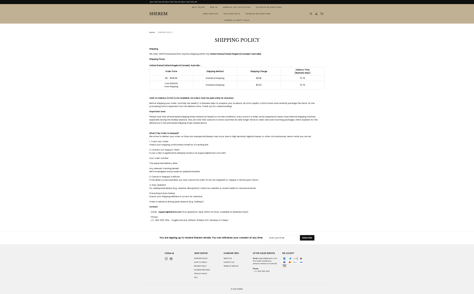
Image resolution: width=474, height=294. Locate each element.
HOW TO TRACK (200, 262)
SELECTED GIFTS (232, 14)
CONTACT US (229, 262)
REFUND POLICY (200, 266)
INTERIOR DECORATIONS (258, 14)
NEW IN (214, 7)
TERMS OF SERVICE (231, 266)
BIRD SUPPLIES (210, 14)
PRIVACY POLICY (200, 273)
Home (152, 32)
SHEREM (158, 13)
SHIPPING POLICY (201, 258)
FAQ (196, 277)
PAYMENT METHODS (202, 270)
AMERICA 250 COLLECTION (236, 7)
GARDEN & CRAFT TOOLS (237, 20)
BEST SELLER (198, 7)
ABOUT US (228, 258)
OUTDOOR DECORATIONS (269, 7)
